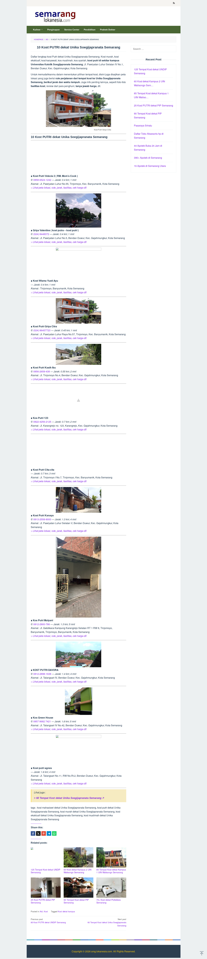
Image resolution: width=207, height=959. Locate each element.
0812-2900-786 (41, 624)
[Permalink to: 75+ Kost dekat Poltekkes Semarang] (111, 887)
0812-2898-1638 (42, 674)
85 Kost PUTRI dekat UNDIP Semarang (48, 921)
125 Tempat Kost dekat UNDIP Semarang (45, 871)
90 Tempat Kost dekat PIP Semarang (76, 901)
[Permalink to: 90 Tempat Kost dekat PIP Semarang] (78, 887)
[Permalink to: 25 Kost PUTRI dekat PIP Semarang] (46, 887)
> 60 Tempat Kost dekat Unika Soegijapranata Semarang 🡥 (69, 798)
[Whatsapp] (54, 833)
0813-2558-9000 (42, 519)
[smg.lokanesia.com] (54, 16)
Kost (46, 911)
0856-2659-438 (41, 371)
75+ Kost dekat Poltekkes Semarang (108, 901)
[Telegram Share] (49, 833)
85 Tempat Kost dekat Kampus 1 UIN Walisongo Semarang (111, 871)
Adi (41, 911)
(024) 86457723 (41, 330)
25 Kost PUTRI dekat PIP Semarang (43, 901)
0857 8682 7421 (42, 721)
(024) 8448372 (41, 234)
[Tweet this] (38, 833)
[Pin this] (43, 833)
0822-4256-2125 (42, 421)
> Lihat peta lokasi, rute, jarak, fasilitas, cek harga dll (59, 187)
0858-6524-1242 (42, 180)
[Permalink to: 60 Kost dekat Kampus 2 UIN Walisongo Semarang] (78, 857)
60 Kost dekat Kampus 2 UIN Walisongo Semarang (77, 871)
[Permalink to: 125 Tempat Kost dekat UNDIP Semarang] (46, 857)
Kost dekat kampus (66, 911)
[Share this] (33, 833)
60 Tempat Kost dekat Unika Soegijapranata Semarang (107, 922)
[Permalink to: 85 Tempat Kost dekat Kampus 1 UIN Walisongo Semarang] (111, 857)
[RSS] (174, 3)
